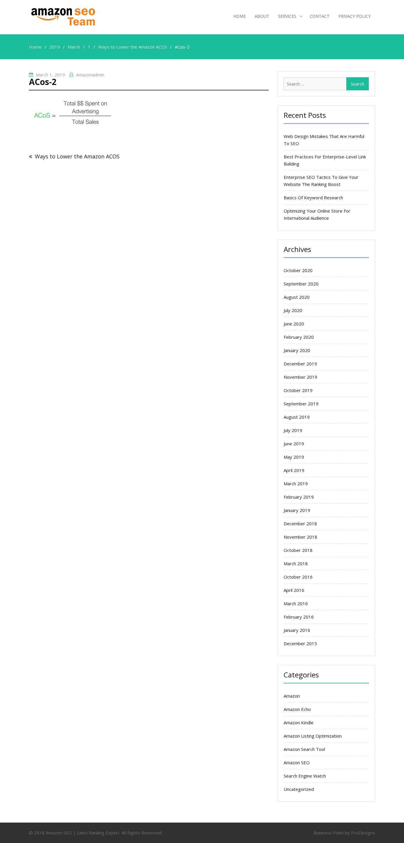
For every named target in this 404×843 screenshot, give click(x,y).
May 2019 (294, 457)
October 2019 (298, 390)
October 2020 (298, 270)
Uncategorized (299, 789)
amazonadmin (90, 75)
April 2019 (294, 470)
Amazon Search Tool (304, 749)
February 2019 (299, 497)
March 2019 (296, 483)
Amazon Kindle (298, 722)
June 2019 (294, 444)
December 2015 (300, 643)
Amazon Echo (297, 709)
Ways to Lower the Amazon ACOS (77, 156)
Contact (319, 16)
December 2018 (300, 523)
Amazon (292, 696)
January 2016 (297, 630)
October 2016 (298, 577)
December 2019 (300, 364)
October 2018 (298, 550)
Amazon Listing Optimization (313, 736)
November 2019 (300, 377)
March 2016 (296, 603)
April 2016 (294, 590)
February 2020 (299, 337)
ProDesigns (363, 833)
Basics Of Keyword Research (313, 197)
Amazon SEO (297, 762)
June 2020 (294, 324)
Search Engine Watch (305, 776)
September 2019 (301, 404)
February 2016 (299, 617)
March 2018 (296, 563)
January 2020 (297, 350)
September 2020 (301, 284)
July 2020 (293, 310)
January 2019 (297, 510)
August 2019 (297, 417)
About (262, 16)
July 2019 (293, 430)
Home (239, 16)
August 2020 (297, 297)
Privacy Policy (354, 16)
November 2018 (300, 537)
